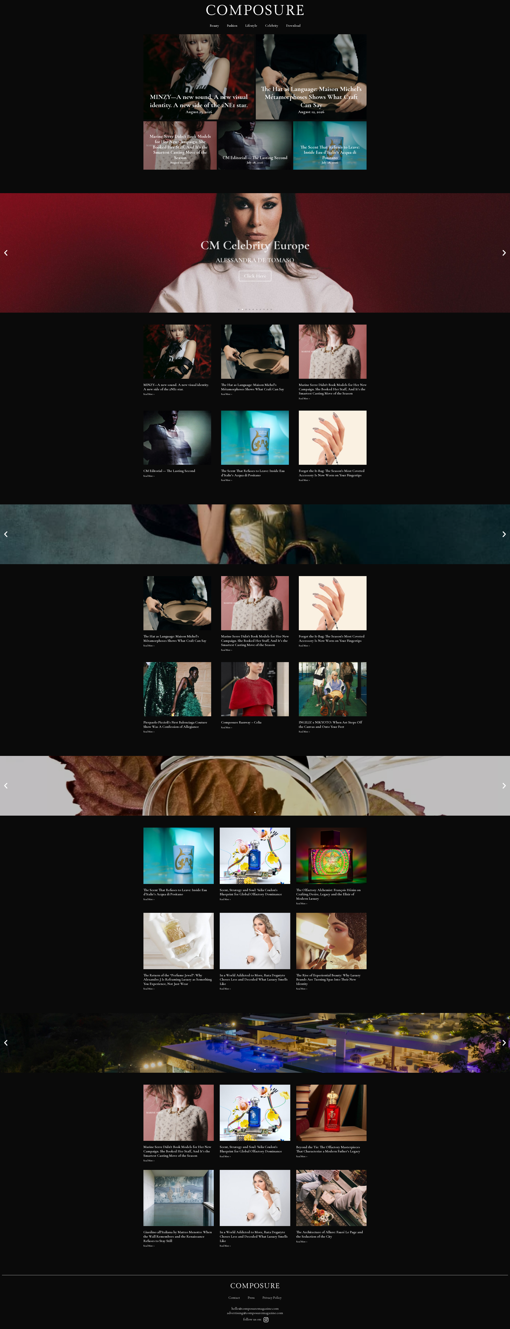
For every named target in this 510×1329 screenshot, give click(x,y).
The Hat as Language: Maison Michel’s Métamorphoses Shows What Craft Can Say (311, 97)
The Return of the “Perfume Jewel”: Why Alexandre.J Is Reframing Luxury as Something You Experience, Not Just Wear (177, 979)
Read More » (149, 394)
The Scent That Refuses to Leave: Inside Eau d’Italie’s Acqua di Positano (330, 152)
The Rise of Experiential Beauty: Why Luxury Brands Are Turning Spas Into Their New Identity (328, 979)
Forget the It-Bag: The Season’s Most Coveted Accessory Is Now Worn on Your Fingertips (332, 473)
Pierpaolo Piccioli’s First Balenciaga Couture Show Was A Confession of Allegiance (175, 724)
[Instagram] (266, 1320)
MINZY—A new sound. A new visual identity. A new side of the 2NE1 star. (199, 101)
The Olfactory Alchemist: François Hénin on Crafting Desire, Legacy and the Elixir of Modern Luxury (328, 894)
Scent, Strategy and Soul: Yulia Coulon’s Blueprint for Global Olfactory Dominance (251, 892)
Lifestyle (251, 25)
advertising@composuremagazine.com (255, 1313)
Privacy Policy (272, 1298)
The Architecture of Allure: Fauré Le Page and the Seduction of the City (329, 1234)
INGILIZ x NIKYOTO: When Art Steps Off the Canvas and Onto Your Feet (330, 724)
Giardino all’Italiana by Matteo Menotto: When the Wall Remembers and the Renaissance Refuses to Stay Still (177, 1236)
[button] (238, 309)
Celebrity (271, 25)
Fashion (232, 25)
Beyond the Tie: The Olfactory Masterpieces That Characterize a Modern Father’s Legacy (328, 1149)
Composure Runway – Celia (241, 722)
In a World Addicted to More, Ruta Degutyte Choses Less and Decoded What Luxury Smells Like (254, 979)
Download (293, 25)
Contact (234, 1298)
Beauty (214, 25)
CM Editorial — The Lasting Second (255, 157)
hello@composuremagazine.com (255, 1308)
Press (251, 1298)
